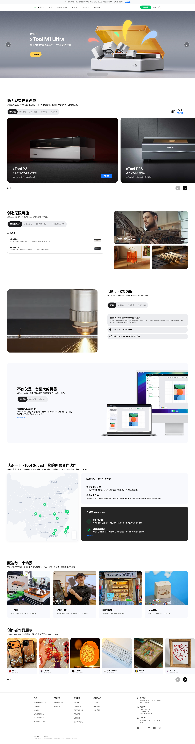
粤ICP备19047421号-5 (70, 738)
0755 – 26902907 (145, 710)
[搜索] (159, 7)
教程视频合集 (78, 710)
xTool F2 (37, 710)
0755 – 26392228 (145, 711)
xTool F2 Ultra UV (40, 703)
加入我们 (96, 710)
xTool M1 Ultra (39, 722)
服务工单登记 (78, 722)
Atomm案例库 (59, 703)
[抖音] (143, 728)
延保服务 (77, 718)
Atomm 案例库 (62, 7)
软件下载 (75, 7)
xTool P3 (37, 706)
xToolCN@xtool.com (146, 713)
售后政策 (77, 714)
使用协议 (45, 736)
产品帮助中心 (78, 706)
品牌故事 (96, 703)
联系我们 (96, 706)
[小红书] (154, 728)
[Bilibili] (149, 728)
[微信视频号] (159, 728)
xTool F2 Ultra (39, 714)
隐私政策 (36, 736)
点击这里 (127, 2)
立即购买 (89, 535)
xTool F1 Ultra (39, 718)
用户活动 (57, 706)
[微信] (138, 728)
